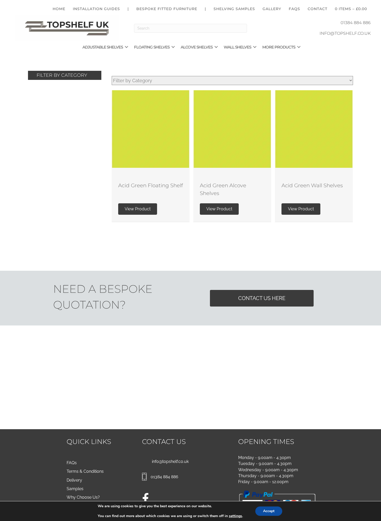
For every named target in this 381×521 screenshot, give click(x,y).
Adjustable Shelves (102, 47)
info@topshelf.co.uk (170, 461)
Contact (317, 8)
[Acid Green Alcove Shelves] (232, 128)
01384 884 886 (356, 22)
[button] (126, 47)
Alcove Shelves (197, 47)
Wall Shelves (237, 47)
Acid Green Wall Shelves (312, 185)
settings (235, 516)
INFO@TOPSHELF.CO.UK (345, 33)
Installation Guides (96, 8)
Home (59, 8)
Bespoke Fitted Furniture (166, 8)
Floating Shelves (152, 47)
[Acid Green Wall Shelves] (314, 128)
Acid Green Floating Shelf (150, 185)
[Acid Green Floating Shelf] (150, 128)
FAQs (294, 8)
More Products (278, 47)
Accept (268, 511)
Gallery (272, 8)
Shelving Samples (234, 8)
